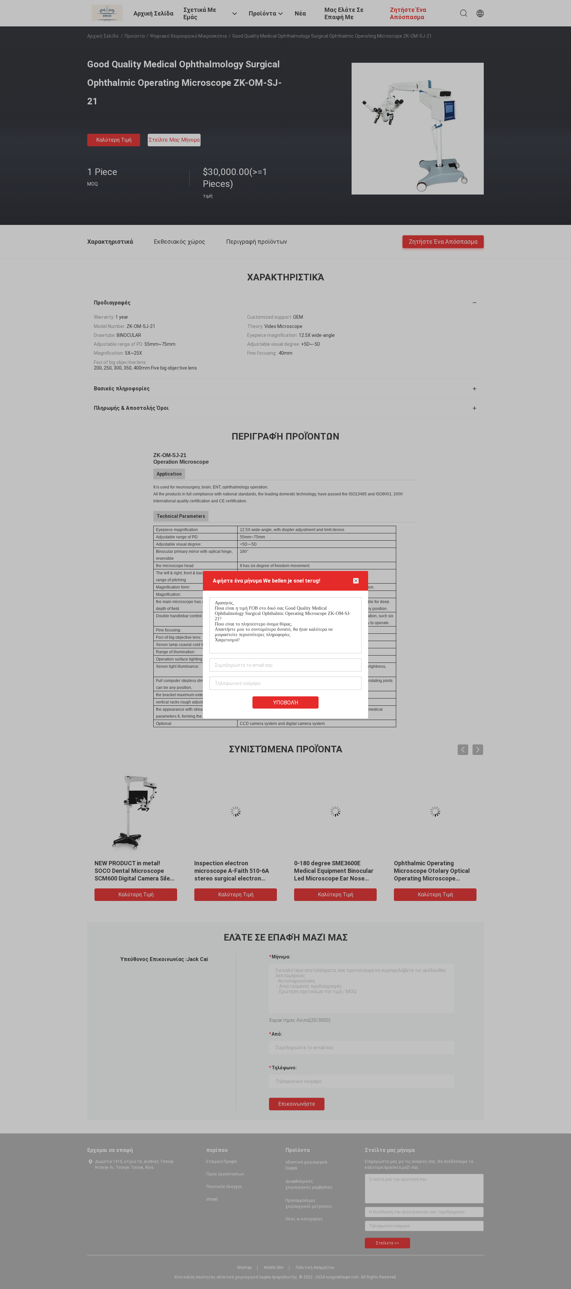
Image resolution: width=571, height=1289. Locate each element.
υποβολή (285, 702)
